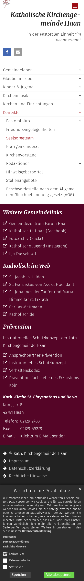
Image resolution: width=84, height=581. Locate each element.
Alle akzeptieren (59, 574)
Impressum (9, 536)
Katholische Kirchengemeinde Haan (46, 19)
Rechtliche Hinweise (14, 546)
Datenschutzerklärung (36, 531)
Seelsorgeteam (20, 138)
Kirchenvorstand (21, 155)
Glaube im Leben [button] (19, 78)
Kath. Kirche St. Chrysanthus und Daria (40, 396)
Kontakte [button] (11, 112)
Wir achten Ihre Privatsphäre (42, 490)
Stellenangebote (21, 180)
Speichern (20, 574)
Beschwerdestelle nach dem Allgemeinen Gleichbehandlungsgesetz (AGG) (41, 192)
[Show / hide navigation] (75, 6)
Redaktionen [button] (18, 163)
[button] (7, 52)
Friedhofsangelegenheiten (30, 129)
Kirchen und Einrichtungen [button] (28, 103)
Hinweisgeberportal (24, 172)
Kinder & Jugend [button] (18, 86)
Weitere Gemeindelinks (32, 212)
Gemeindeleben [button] (18, 69)
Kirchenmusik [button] (15, 95)
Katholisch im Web (26, 265)
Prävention (17, 326)
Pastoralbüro (18, 120)
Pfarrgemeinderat (22, 146)
